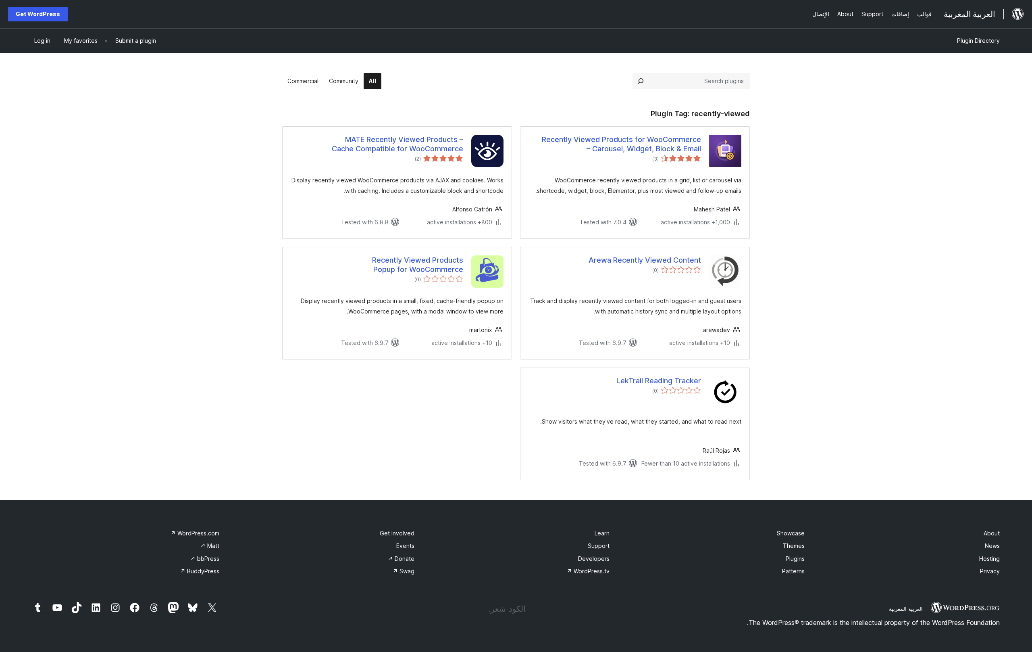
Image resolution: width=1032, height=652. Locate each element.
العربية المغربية (906, 609)
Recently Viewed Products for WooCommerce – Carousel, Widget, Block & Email (621, 144)
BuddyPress (199, 571)
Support (599, 545)
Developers (594, 558)
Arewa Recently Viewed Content (645, 260)
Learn (602, 533)
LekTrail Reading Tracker (658, 380)
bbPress (204, 558)
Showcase (791, 533)
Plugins (795, 558)
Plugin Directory (978, 40)
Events (405, 545)
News (992, 545)
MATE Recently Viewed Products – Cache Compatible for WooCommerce (397, 144)
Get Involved (397, 533)
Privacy (990, 571)
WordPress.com (195, 533)
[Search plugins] (641, 81)
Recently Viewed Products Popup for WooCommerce (417, 265)
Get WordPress (38, 13)
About (992, 533)
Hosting (989, 558)
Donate (401, 558)
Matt (209, 545)
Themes (794, 545)
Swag (403, 571)
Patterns (793, 571)
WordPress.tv (588, 571)
